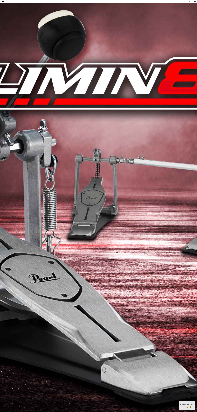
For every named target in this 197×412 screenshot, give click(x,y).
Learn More (6, 208)
